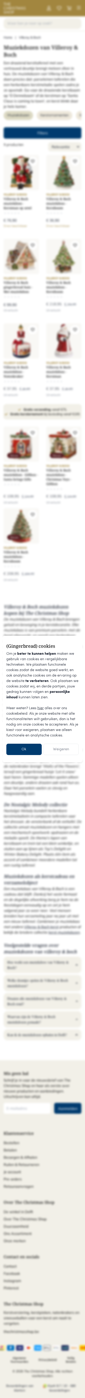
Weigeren (61, 749)
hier (40, 708)
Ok (24, 749)
